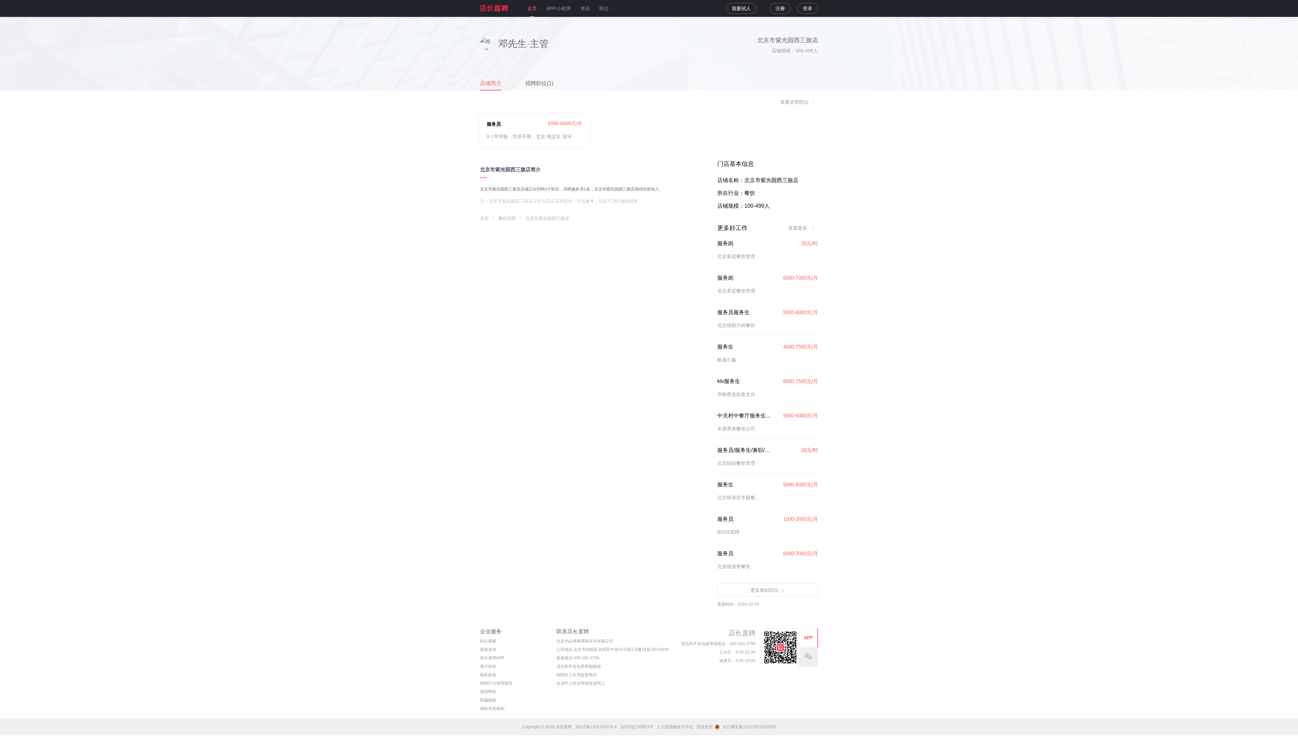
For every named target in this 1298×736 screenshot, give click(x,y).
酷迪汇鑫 (726, 359)
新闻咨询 (488, 649)
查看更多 (798, 228)
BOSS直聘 (728, 532)
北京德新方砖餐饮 (736, 325)
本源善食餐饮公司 (736, 428)
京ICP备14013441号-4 (596, 727)
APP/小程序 (558, 8)
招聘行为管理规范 (496, 683)
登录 (807, 8)
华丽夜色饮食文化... (738, 394)
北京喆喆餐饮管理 (736, 463)
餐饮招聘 (507, 218)
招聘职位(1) (539, 83)
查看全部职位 (794, 102)
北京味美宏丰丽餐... (738, 497)
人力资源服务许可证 (675, 727)
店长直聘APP (492, 658)
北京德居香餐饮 (733, 566)
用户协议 (488, 666)
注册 (780, 8)
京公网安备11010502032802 (749, 727)
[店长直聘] (494, 8)
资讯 (585, 8)
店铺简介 (491, 83)
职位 (604, 8)
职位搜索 (488, 641)
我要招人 (741, 8)
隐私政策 (488, 674)
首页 (532, 8)
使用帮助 (488, 691)
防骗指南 (488, 700)
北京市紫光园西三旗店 (547, 218)
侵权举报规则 (492, 708)
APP (808, 637)
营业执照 (705, 727)
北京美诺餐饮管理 (736, 256)
